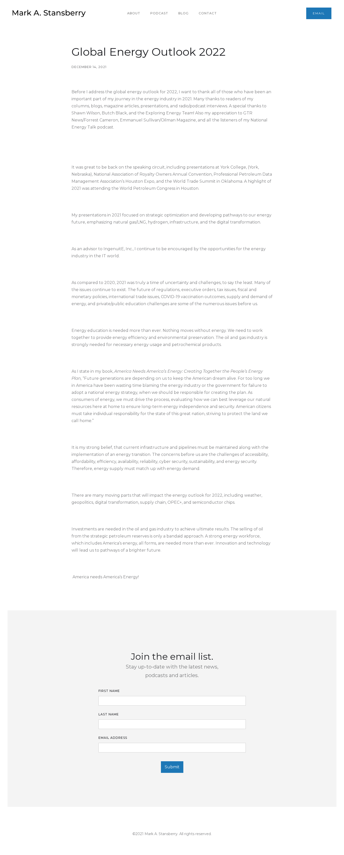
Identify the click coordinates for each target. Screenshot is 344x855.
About (133, 13)
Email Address (112, 738)
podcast (159, 13)
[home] (49, 13)
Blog (183, 13)
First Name (109, 691)
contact (208, 13)
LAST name (108, 714)
